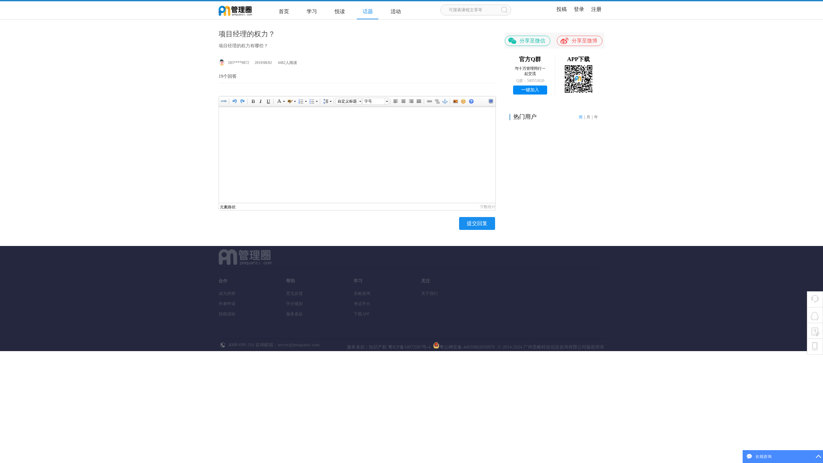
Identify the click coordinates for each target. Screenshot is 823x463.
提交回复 (477, 223)
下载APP (361, 314)
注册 (596, 9)
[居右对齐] (411, 101)
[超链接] (429, 101)
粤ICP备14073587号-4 (408, 347)
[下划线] (268, 101)
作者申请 (227, 303)
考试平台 (362, 303)
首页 (284, 11)
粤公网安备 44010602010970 (467, 347)
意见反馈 (294, 293)
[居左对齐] (395, 101)
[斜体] (260, 101)
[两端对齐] (418, 101)
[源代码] (224, 101)
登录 (579, 9)
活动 (396, 11)
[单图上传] (455, 101)
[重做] (242, 101)
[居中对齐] (403, 101)
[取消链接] (437, 101)
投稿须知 (227, 314)
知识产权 (378, 347)
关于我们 (429, 293)
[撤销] (234, 101)
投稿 (561, 9)
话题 (368, 11)
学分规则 (294, 303)
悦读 (340, 11)
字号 (368, 101)
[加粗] (252, 101)
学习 (312, 11)
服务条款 (294, 314)
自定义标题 (347, 101)
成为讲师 (227, 293)
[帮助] (471, 101)
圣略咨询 (362, 293)
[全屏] (490, 101)
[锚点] (444, 101)
